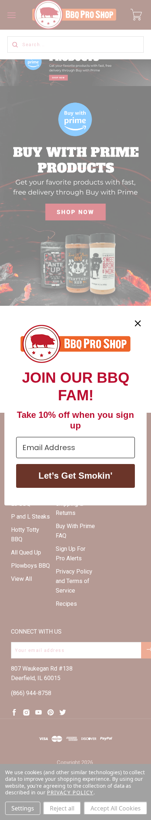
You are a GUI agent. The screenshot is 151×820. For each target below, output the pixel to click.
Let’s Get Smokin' (75, 476)
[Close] (138, 323)
